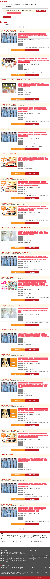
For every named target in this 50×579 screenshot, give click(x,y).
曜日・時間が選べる (37, 568)
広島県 (15, 558)
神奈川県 (10, 553)
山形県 (21, 552)
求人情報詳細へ (17, 50)
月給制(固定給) (14, 567)
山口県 (18, 558)
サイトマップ (3, 577)
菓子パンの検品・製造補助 (6, 178)
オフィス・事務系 (32, 552)
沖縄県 (7, 561)
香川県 (23, 558)
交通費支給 (19, 567)
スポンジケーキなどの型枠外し (7, 153)
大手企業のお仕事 (38, 571)
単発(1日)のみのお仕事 (8, 569)
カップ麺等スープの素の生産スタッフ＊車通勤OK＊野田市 (13, 305)
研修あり (10, 573)
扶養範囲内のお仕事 (30, 569)
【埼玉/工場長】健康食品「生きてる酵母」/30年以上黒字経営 (13, 252)
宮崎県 (21, 560)
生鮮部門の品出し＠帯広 (6, 454)
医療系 (39, 557)
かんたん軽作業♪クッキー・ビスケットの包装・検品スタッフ (13, 55)
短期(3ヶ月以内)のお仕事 (38, 569)
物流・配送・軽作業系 (32, 555)
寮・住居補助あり (16, 571)
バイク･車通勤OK (32, 571)
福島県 (23, 552)
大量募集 (14, 572)
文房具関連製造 (23, 540)
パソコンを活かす (23, 568)
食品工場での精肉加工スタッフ (7, 30)
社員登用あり (23, 567)
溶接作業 (31, 537)
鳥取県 (7, 558)
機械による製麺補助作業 (6, 405)
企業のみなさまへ (24, 577)
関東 (1, 553)
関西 (1, 557)
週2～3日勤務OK (43, 568)
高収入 (2, 567)
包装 (21, 541)
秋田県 (18, 552)
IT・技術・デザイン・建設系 (46, 555)
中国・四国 (2, 558)
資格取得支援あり (15, 573)
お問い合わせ (29, 577)
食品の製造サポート (5, 277)
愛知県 (10, 555)
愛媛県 (7, 559)
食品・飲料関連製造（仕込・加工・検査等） (34, 536)
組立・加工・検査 (4, 543)
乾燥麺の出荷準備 (4, 354)
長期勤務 (25, 569)
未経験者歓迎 (3, 572)
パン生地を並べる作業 (5, 203)
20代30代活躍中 (18, 572)
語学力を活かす (17, 568)
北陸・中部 (2, 555)
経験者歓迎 (7, 572)
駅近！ (24, 571)
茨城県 (21, 553)
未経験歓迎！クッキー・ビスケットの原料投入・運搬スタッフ (13, 79)
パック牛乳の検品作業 (5, 504)
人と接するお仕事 (3, 568)
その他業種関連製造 (43, 535)
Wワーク (11, 571)
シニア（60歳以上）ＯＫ (31, 572)
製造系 (2, 533)
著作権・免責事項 (8, 577)
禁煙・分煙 (27, 571)
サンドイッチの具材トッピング (7, 430)
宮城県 (15, 552)
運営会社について (19, 577)
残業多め (17, 569)
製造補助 (41, 541)
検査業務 (12, 537)
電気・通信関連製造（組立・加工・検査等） (25, 536)
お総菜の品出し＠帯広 (5, 479)
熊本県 (15, 560)
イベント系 (32, 557)
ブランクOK (41, 572)
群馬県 (24, 553)
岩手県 (12, 552)
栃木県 (19, 553)
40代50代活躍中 (24, 572)
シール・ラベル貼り (14, 541)
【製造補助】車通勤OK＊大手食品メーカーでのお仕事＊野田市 (14, 227)
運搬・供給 (3, 541)
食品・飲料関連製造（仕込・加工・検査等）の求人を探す (14, 4)
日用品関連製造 (32, 540)
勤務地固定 (6, 573)
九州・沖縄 (2, 560)
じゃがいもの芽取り (5, 379)
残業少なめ (21, 569)
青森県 (10, 552)
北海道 (7, 552)
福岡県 (7, 560)
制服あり (46, 571)
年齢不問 (10, 572)
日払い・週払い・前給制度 (7, 567)
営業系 (39, 552)
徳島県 (21, 558)
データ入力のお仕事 (46, 567)
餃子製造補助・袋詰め (5, 129)
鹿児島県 (24, 560)
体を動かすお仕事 (9, 568)
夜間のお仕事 (3, 569)
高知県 (10, 559)
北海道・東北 (3, 552)
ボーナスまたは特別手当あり (30, 567)
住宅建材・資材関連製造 (15, 540)
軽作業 (14, 568)
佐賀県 (10, 560)
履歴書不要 (2, 573)
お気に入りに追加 (32, 50)
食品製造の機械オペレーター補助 (8, 104)
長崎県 (12, 560)
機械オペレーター (4, 540)
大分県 (18, 560)
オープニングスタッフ (39, 567)
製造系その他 (13, 543)
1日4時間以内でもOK (30, 568)
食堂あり (21, 571)
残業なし (14, 569)
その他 (33, 559)
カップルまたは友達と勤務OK (5, 571)
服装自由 (43, 571)
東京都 (7, 553)
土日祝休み (37, 572)
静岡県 (7, 555)
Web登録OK (46, 572)
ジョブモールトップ (3, 4)
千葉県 (16, 553)
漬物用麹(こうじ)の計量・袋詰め (7, 329)
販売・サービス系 (46, 552)
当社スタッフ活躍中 (21, 573)
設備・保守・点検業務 (43, 537)
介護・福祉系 (46, 557)
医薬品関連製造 (42, 540)
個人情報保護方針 (13, 577)
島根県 (10, 558)
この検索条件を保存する (42, 10)
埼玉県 (13, 553)
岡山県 (12, 558)
